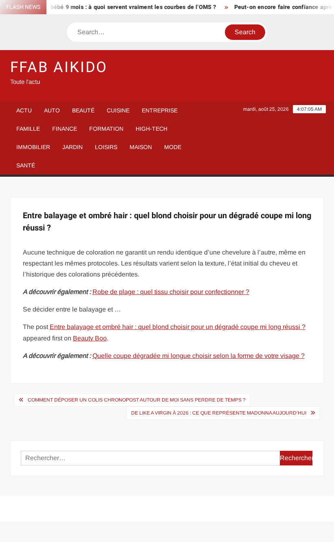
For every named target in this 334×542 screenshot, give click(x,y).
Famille (28, 128)
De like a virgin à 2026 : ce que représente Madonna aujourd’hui (218, 413)
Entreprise (160, 110)
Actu (24, 110)
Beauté (83, 110)
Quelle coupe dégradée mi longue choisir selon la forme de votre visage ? (198, 355)
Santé (25, 165)
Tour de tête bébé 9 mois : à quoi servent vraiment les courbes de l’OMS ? (111, 7)
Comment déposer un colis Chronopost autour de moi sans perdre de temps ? (137, 400)
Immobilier (33, 147)
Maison (141, 147)
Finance (64, 128)
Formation (106, 128)
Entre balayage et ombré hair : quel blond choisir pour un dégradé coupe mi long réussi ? (177, 326)
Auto (52, 110)
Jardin (72, 147)
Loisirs (106, 147)
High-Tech (151, 128)
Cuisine (118, 110)
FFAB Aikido (59, 67)
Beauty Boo (90, 338)
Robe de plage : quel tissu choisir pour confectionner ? (170, 291)
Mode (172, 147)
